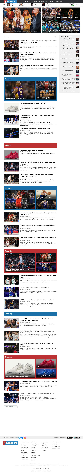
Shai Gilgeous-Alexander (34, 459)
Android (77, 437)
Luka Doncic (33, 445)
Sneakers (8, 357)
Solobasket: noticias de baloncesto (56, 443)
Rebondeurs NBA (45, 447)
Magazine (8, 79)
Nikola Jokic (33, 447)
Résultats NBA (44, 443)
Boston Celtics (23, 445)
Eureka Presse (47, 468)
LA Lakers (22, 443)
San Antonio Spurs (24, 457)
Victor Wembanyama (35, 443)
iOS (70, 437)
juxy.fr (51, 470)
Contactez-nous (25, 463)
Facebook (22, 438)
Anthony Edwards (34, 448)
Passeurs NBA (44, 448)
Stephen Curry (33, 450)
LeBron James (34, 442)
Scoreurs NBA (44, 445)
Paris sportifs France (56, 446)
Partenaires (36, 463)
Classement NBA (45, 442)
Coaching (8, 314)
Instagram (25, 438)
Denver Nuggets (24, 452)
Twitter (19, 438)
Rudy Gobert (33, 452)
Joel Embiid (33, 457)
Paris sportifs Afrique (56, 448)
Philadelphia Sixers (24, 453)
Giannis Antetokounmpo (35, 455)
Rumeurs (8, 188)
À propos (48, 463)
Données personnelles (55, 463)
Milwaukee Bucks (24, 448)
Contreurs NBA (44, 450)
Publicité (31, 463)
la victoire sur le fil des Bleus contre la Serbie (30, 122)
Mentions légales (42, 463)
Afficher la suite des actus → (10, 406)
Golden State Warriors (25, 442)
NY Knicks (23, 450)
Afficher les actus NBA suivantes (68, 90)
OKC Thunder (23, 455)
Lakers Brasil (54, 444)
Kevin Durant (33, 453)
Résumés (8, 251)
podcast (8, 145)
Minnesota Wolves (24, 447)
